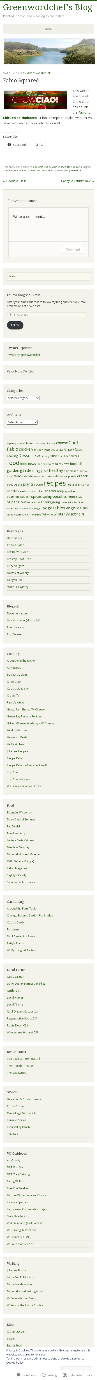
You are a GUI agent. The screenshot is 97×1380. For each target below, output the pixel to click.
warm (28, 514)
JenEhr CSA (14, 990)
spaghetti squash (18, 497)
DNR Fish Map (16, 1167)
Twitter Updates (19, 348)
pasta (18, 484)
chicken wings (42, 449)
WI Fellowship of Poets (21, 1298)
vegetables (54, 508)
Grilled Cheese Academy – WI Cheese (30, 723)
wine (49, 514)
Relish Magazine (17, 868)
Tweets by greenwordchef (23, 355)
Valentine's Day (16, 508)
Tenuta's (12, 1134)
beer (22, 443)
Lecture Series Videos (20, 840)
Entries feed (14, 1345)
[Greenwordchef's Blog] (49, 63)
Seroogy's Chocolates (21, 882)
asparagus (12, 443)
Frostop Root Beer (19, 559)
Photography (15, 627)
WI (44, 514)
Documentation (17, 613)
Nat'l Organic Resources (22, 1011)
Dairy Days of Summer (21, 819)
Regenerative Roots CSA (22, 1018)
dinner (54, 455)
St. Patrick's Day (73, 496)
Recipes (72, 166)
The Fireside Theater (20, 1066)
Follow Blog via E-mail (24, 295)
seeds (22, 491)
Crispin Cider (15, 545)
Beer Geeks (14, 538)
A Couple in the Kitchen (21, 661)
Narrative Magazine (19, 1284)
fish (66, 456)
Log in (11, 1338)
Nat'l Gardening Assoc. (21, 936)
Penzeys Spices (16, 1120)
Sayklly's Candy (16, 875)
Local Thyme (15, 1004)
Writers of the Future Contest (25, 1305)
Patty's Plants (15, 943)
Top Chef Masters (18, 779)
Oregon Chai (15, 580)
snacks (50, 490)
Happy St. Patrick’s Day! (77, 181)
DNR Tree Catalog (18, 1174)
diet (37, 456)
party (10, 484)
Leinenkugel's (15, 566)
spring (47, 496)
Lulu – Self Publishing (20, 1277)
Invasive (83, 471)
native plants (67, 476)
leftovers (33, 476)
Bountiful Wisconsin (19, 812)
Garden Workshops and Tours (26, 1195)
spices (36, 496)
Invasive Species (17, 1202)
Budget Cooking (17, 675)
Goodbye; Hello (15, 181)
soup (60, 491)
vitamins (19, 514)
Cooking (38, 166)
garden (13, 470)
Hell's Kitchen (15, 744)
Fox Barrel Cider (17, 552)
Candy (51, 443)
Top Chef (13, 772)
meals (50, 476)
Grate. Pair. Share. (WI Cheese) (26, 709)
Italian (17, 476)
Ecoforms (13, 929)
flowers (74, 456)
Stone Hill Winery (17, 587)
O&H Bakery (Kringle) (20, 861)
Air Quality (13, 1160)
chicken (22, 170)
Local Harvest (15, 997)
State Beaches (16, 1216)
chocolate (57, 450)
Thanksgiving (50, 502)
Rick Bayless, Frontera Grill (24, 1059)
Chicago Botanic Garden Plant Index (30, 915)
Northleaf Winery (18, 573)
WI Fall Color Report (19, 1244)
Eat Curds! (13, 826)
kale (24, 476)
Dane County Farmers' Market (26, 984)
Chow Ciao (34, 170)
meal (42, 476)
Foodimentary (16, 833)
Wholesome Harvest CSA (23, 1032)
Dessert (26, 455)
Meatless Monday (18, 847)
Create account (16, 1331)
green (44, 471)
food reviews (60, 464)
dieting (45, 456)
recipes (55, 483)
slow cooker (35, 491)
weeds (37, 514)
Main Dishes (58, 166)
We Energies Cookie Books (24, 786)
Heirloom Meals (17, 737)
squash (58, 496)
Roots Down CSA (17, 1025)
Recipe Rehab (15, 758)
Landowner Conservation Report (28, 1209)
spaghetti (71, 491)
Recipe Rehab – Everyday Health (27, 765)
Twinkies (79, 502)
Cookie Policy (14, 1362)
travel (64, 502)
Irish (9, 476)
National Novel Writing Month (25, 1291)
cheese (62, 442)
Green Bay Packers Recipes (24, 716)
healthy (56, 470)
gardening (30, 470)
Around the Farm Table (22, 908)
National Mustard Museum (24, 854)
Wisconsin (75, 514)
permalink (75, 170)
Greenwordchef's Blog (47, 7)
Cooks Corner (16, 1106)
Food (47, 166)
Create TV (13, 695)
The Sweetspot (16, 1073)
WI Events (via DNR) (19, 1237)
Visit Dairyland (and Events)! (24, 1223)
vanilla (29, 508)
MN (57, 476)
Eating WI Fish (15, 1181)
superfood (33, 502)
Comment (73, 249)
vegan (37, 508)
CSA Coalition (15, 977)
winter (59, 514)
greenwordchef (39, 73)
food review (44, 464)
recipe (46, 170)
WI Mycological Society (21, 950)
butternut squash (36, 443)
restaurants (75, 484)
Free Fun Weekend (18, 1188)
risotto (12, 491)
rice (87, 484)
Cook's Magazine (18, 688)
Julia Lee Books (16, 1270)
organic (82, 476)
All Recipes (14, 668)
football (76, 463)
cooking (12, 456)
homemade (71, 471)
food (13, 462)
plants (28, 484)
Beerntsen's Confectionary (24, 1099)
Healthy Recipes (17, 730)
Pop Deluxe (14, 634)
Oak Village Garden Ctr (21, 1113)
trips (70, 502)
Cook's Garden (16, 922)
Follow (15, 325)
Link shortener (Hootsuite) (23, 620)
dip (61, 456)
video (10, 514)
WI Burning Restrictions (21, 1230)
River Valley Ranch (18, 1127)
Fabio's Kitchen (16, 702)
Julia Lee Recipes (17, 751)
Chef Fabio (9, 170)
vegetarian (77, 508)
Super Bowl (17, 502)
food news (28, 463)
